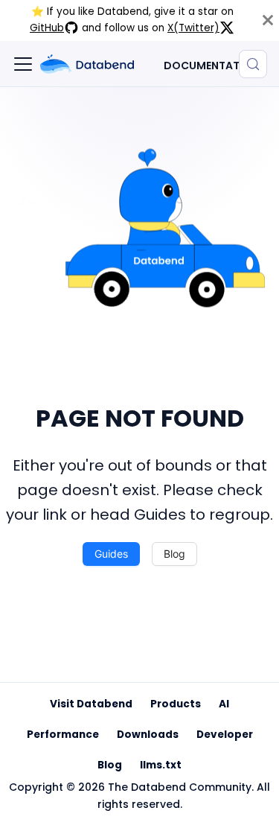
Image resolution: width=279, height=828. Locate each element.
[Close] (268, 20)
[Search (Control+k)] (253, 64)
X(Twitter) (193, 28)
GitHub (47, 28)
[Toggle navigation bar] (23, 64)
